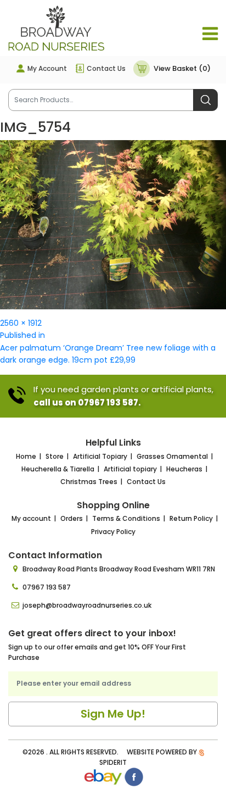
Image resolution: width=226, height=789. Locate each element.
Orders (71, 518)
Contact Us (106, 68)
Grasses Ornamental (172, 456)
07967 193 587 (46, 587)
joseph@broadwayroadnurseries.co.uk (86, 605)
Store (55, 456)
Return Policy (191, 518)
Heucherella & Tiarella (57, 469)
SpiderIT (113, 762)
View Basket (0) (182, 68)
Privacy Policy (113, 531)
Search (205, 100)
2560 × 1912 (21, 323)
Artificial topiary (130, 469)
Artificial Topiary (100, 456)
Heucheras (184, 469)
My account (31, 518)
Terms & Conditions (126, 518)
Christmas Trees (88, 481)
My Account (47, 68)
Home (26, 456)
